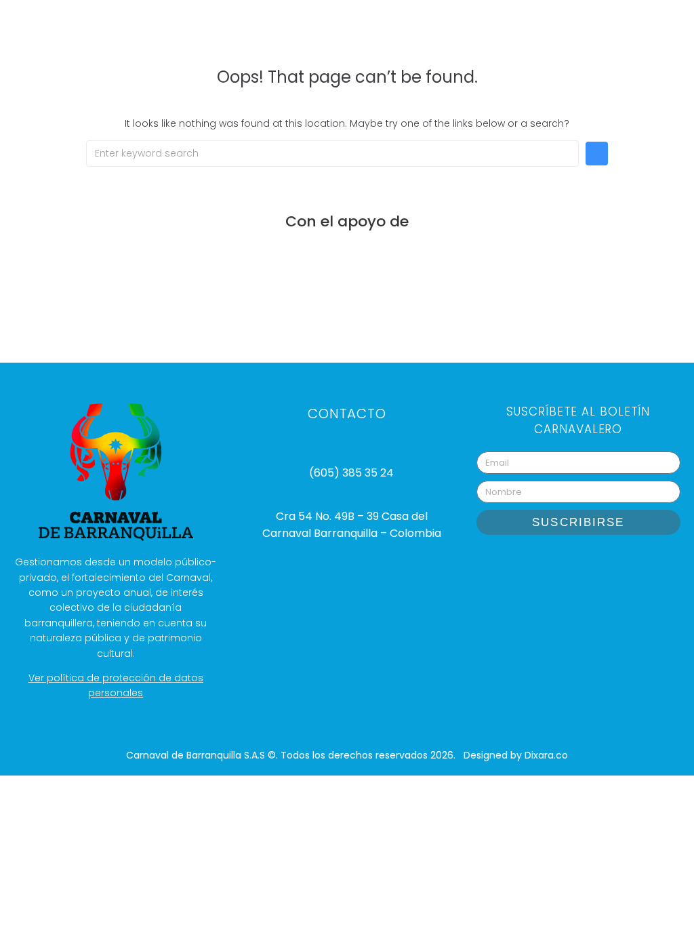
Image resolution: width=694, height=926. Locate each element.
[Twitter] (629, 565)
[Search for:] (332, 153)
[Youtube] (561, 565)
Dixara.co (546, 755)
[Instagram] (527, 565)
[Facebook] (595, 565)
